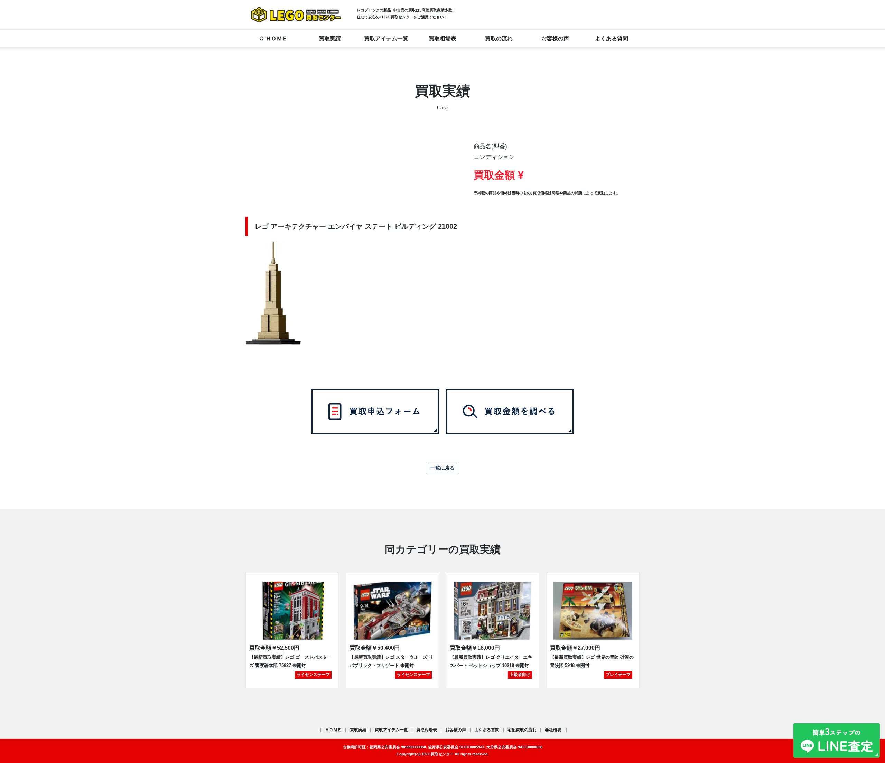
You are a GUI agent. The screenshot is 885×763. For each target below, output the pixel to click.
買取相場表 (442, 38)
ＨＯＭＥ (277, 38)
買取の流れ (499, 38)
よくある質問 (611, 38)
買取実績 (330, 38)
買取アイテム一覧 (386, 38)
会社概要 (553, 729)
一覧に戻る (442, 468)
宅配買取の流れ (522, 729)
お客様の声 (555, 38)
